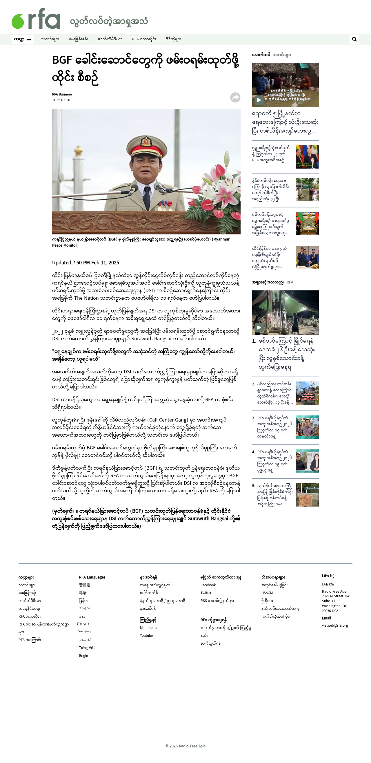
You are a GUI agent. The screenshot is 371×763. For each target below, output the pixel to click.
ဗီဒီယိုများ (173, 40)
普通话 (84, 585)
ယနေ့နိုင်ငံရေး (29, 609)
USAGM (267, 593)
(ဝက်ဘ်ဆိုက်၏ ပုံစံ (275, 617)
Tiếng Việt (87, 648)
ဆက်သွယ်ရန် (211, 644)
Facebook (208, 585)
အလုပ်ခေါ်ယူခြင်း (274, 585)
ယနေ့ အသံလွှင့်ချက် (155, 585)
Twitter (206, 593)
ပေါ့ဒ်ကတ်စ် (149, 593)
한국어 (84, 609)
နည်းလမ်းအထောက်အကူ (280, 609)
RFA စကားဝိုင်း (144, 40)
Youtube (146, 636)
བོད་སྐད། (85, 632)
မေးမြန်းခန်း (78, 40)
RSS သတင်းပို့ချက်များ (217, 601)
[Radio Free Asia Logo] (80, 18)
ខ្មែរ (84, 624)
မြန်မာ (83, 601)
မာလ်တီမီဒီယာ (110, 40)
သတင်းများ (50, 40)
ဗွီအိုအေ (267, 601)
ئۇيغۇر (85, 640)
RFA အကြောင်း (30, 640)
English (84, 656)
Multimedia (148, 628)
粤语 (83, 593)
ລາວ (82, 617)
